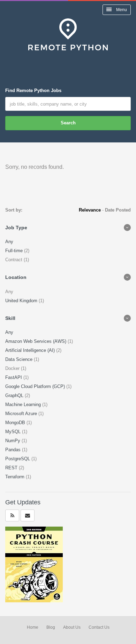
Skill (10, 318)
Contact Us (99, 627)
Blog (50, 627)
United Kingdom (22, 300)
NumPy (13, 440)
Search (68, 122)
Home (32, 627)
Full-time (14, 250)
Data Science (19, 359)
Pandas (13, 449)
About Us (72, 627)
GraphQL (15, 395)
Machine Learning (23, 404)
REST (12, 467)
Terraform (15, 476)
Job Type (16, 227)
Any (9, 241)
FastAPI (14, 377)
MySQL (13, 431)
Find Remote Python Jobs (33, 90)
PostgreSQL (18, 458)
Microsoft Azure (21, 413)
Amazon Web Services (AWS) (36, 341)
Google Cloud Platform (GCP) (35, 386)
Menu (121, 9)
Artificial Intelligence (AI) (30, 350)
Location (16, 277)
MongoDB (16, 422)
